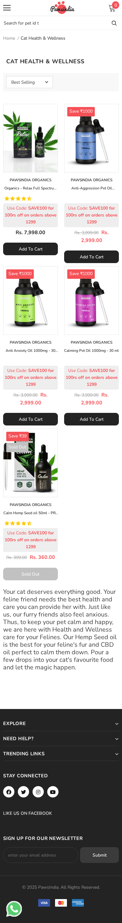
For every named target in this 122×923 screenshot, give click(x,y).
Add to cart (31, 249)
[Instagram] (38, 791)
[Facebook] (8, 791)
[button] (19, 199)
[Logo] (62, 7)
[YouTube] (52, 791)
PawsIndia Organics (30, 180)
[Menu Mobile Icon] (7, 8)
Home (9, 38)
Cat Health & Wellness (43, 38)
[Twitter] (23, 791)
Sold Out (30, 574)
